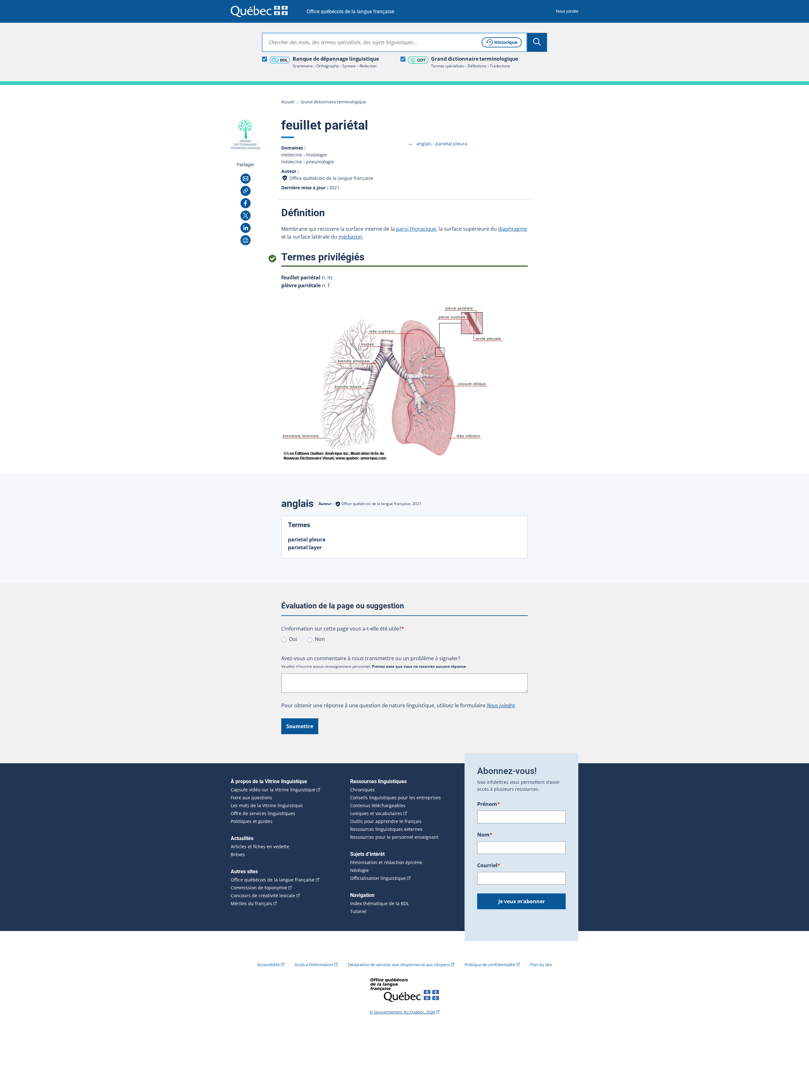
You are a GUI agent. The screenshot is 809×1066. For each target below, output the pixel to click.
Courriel (488, 865)
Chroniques (362, 789)
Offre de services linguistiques (263, 813)
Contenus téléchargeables (377, 805)
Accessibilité (268, 964)
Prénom (488, 804)
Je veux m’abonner (521, 901)
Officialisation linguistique (378, 878)
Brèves (238, 854)
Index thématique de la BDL (379, 903)
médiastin (350, 236)
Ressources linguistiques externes (386, 829)
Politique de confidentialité (490, 964)
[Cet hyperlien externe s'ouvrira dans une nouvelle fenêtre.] (259, 11)
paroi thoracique (416, 228)
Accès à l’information (314, 964)
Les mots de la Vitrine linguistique (267, 805)
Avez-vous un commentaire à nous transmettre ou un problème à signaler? (370, 658)
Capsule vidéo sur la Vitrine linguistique (273, 789)
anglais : (442, 144)
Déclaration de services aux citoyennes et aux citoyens (399, 964)
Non (320, 639)
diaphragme (512, 228)
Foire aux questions (251, 797)
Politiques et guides (251, 821)
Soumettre (299, 726)
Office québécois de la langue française (350, 12)
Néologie (359, 870)
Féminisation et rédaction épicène (386, 862)
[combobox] (394, 42)
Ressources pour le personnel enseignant (394, 837)
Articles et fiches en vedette (260, 846)
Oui (293, 639)
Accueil (287, 102)
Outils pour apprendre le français (386, 821)
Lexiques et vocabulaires (376, 813)
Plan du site (541, 964)
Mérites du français (251, 903)
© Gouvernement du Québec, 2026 (402, 1012)
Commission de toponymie (259, 887)
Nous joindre (567, 11)
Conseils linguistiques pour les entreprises (395, 797)
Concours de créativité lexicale (263, 895)
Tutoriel (358, 911)
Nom (484, 834)
